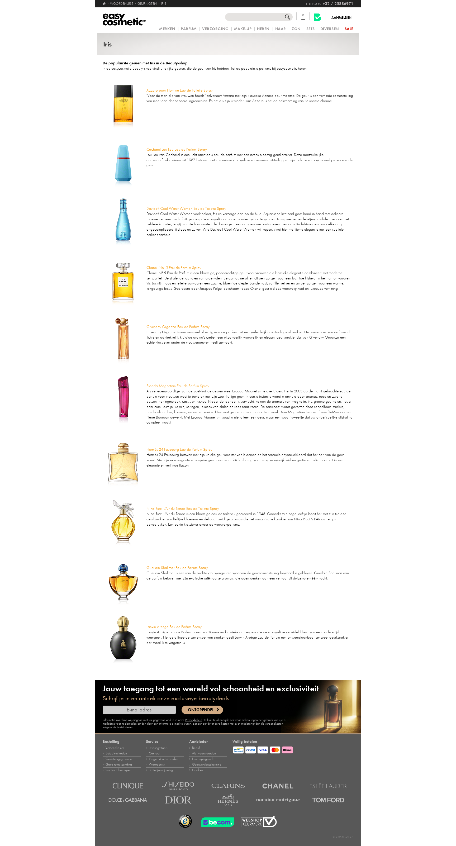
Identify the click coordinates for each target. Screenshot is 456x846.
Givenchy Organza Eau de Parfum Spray (178, 326)
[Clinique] (128, 786)
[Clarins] (228, 786)
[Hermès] (228, 800)
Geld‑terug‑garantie (119, 759)
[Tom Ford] (328, 800)
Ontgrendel (201, 709)
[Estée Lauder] (328, 786)
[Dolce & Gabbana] (128, 800)
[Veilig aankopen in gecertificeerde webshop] (258, 821)
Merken (167, 29)
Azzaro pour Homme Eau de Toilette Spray (179, 90)
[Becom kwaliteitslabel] (317, 17)
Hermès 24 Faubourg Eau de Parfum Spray (179, 449)
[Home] (105, 4)
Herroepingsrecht (203, 759)
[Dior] (178, 800)
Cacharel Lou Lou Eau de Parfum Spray (176, 149)
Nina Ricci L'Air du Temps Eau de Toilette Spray (182, 508)
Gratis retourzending (119, 764)
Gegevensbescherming (206, 764)
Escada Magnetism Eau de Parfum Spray (177, 385)
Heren (263, 29)
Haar (280, 29)
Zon (296, 29)
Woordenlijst (157, 764)
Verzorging (215, 29)
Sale (349, 29)
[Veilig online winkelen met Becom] (216, 821)
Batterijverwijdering (161, 770)
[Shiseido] (178, 786)
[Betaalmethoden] (292, 749)
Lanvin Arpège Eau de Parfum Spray (174, 626)
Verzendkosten (115, 748)
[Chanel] (278, 786)
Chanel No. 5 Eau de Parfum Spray (173, 267)
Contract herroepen (118, 770)
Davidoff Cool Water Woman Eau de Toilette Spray (186, 208)
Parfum (189, 29)
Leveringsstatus (158, 748)
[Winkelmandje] (303, 17)
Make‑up (243, 29)
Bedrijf (196, 748)
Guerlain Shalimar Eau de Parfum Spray (177, 567)
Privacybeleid (193, 720)
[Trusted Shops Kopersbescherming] (185, 821)
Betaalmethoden (116, 753)
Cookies (197, 770)
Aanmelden (341, 18)
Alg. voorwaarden (204, 753)
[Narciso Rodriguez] (278, 800)
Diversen (329, 29)
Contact (154, 753)
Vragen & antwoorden (163, 759)
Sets (310, 29)
